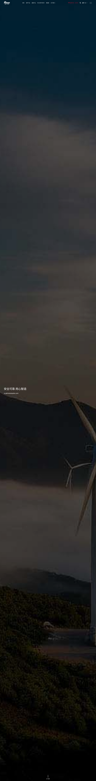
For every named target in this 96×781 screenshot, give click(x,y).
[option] (48, 390)
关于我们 (53, 3)
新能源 (47, 3)
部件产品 (28, 3)
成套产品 (34, 3)
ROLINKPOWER (40, 3)
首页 (23, 3)
